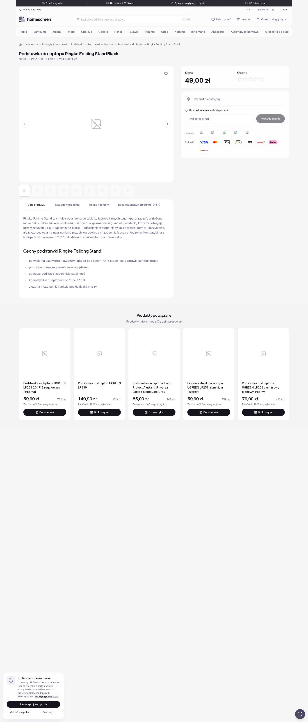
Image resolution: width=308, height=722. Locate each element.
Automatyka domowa (245, 31)
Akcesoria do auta (277, 31)
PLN (248, 9)
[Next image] (167, 124)
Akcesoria (217, 31)
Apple (23, 31)
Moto (71, 31)
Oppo (164, 31)
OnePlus (86, 31)
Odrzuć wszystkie (19, 712)
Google (103, 31)
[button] (96, 124)
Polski (261, 9)
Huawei (133, 31)
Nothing (180, 31)
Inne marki (198, 31)
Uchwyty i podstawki (54, 44)
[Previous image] (25, 124)
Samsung (39, 31)
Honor (118, 31)
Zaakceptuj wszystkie (33, 704)
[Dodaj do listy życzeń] (166, 73)
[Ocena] (250, 79)
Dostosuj (47, 712)
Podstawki (77, 44)
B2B (285, 9)
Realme (150, 31)
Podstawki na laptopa (100, 44)
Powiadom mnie (270, 118)
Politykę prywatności (47, 696)
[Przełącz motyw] (273, 9)
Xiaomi (56, 31)
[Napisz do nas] (300, 714)
